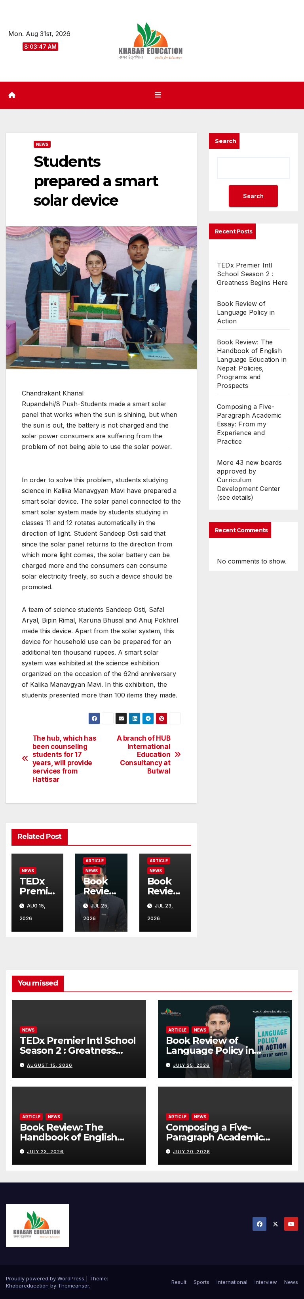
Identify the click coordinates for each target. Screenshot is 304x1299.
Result (178, 1282)
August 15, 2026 (49, 1065)
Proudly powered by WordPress (46, 1278)
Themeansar (73, 1285)
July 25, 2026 (191, 1065)
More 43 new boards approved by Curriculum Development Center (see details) (249, 479)
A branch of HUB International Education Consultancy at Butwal (144, 754)
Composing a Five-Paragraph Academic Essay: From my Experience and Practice (249, 424)
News (291, 1282)
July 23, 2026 (45, 1151)
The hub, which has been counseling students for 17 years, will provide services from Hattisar (64, 758)
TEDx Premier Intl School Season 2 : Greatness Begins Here (252, 274)
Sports (201, 1282)
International (232, 1282)
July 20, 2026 (191, 1151)
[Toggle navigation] (158, 95)
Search (225, 141)
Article (95, 860)
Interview (266, 1282)
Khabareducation (27, 1285)
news (42, 144)
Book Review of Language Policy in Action (246, 312)
